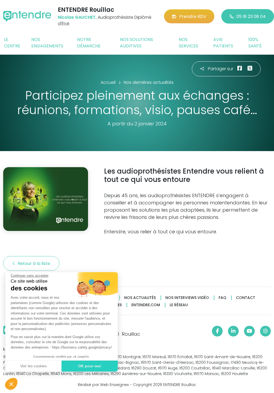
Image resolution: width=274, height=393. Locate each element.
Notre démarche (89, 42)
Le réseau (179, 305)
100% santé (255, 42)
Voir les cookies (33, 366)
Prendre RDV (192, 16)
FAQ (222, 297)
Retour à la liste (34, 263)
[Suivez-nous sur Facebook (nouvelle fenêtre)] (217, 331)
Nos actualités (140, 297)
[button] (11, 383)
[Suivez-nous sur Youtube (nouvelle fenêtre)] (249, 331)
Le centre (12, 42)
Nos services (188, 42)
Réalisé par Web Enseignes (103, 384)
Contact (245, 297)
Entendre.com (145, 305)
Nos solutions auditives (136, 42)
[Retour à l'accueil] (27, 16)
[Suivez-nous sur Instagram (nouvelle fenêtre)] (265, 331)
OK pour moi (89, 366)
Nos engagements (47, 42)
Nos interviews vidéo (187, 297)
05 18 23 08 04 (251, 16)
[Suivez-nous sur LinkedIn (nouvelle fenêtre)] (233, 331)
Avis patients (223, 42)
